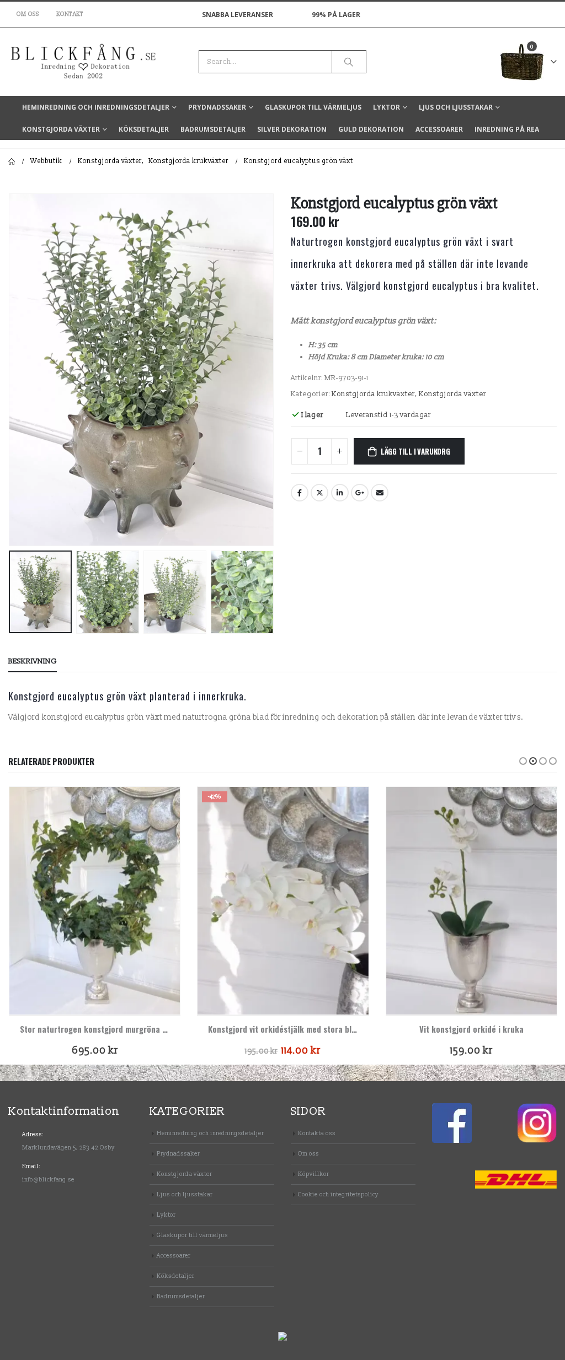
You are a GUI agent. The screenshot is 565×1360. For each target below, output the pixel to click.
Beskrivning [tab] (32, 661)
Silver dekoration (292, 129)
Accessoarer (439, 129)
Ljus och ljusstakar (456, 107)
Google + (360, 492)
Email (379, 492)
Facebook (299, 492)
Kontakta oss (316, 1133)
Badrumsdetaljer (213, 129)
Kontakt (70, 14)
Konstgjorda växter (61, 129)
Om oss (28, 14)
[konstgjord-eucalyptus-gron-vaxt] (141, 369)
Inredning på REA (507, 129)
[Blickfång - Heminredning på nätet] (55, 61)
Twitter (319, 492)
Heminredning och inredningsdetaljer (95, 107)
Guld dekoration (371, 129)
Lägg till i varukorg (415, 451)
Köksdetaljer (144, 129)
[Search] (349, 62)
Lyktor (386, 107)
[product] (94, 900)
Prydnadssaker (217, 107)
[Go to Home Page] (11, 161)
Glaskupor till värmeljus (313, 107)
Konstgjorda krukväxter (373, 394)
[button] (523, 761)
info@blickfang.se (48, 1179)
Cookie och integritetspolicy (338, 1194)
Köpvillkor (313, 1174)
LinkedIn (340, 492)
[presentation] (11, 369)
